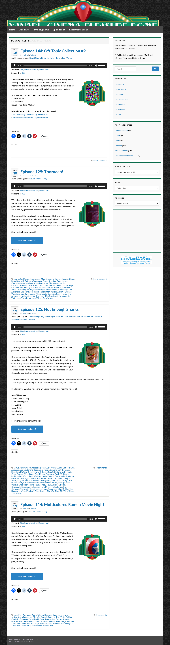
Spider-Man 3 (35, 294)
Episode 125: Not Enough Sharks (49, 309)
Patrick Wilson (56, 292)
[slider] (101, 65)
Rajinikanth (16, 487)
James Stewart (47, 478)
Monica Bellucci (50, 483)
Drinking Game (41, 29)
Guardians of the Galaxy (21, 621)
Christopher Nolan (19, 285)
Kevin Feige (63, 290)
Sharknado (24, 489)
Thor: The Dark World (21, 626)
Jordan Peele (48, 621)
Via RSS (118, 114)
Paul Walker (52, 485)
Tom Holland (36, 626)
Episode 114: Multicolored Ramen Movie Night (62, 504)
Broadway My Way (19, 472)
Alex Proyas (51, 468)
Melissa (25, 55)
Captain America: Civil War (22, 283)
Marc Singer (45, 292)
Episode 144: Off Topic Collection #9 (53, 50)
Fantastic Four (17, 287)
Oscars (118, 135)
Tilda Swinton (50, 296)
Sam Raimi (25, 294)
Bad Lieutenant (26, 470)
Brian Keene (44, 470)
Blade (36, 470)
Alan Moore (31, 279)
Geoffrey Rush (61, 476)
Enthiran (15, 476)
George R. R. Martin (32, 287)
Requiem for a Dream (42, 487)
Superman (52, 489)
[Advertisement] (136, 230)
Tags (117, 182)
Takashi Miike (62, 489)
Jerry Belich (96, 316)
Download (43, 69)
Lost (53, 480)
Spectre (33, 489)
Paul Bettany (32, 623)
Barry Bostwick (17, 281)
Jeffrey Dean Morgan (36, 290)
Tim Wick (64, 491)
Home (12, 29)
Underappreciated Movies (125, 156)
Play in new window (29, 69)
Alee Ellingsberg (36, 316)
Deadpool (50, 474)
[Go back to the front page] (83, 13)
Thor (57, 491)
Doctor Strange (66, 285)
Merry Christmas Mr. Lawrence (31, 483)
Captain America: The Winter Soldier (49, 283)
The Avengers (67, 623)
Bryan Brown (33, 472)
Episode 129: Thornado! (41, 171)
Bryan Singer (62, 281)
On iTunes (119, 94)
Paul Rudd (42, 623)
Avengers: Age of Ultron (56, 279)
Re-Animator (26, 487)
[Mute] (96, 65)
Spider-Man (42, 489)
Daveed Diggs (23, 474)
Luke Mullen (17, 319)
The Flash (40, 296)
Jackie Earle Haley (18, 290)
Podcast (33, 55)
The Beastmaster (27, 296)
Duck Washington (71, 316)
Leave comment (100, 160)
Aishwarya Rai (25, 468)
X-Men (39, 298)
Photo (117, 140)
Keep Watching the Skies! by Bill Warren (29, 114)
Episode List (59, 29)
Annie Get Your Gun (66, 468)
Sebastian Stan (53, 623)
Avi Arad (70, 279)
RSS (23, 73)
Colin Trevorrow (35, 285)
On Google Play (121, 99)
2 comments (101, 615)
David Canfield (36, 58)
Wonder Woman (28, 298)
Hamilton (57, 287)
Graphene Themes (27, 642)
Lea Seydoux (45, 480)
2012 (16, 468)
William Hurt (48, 626)
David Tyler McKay (52, 58)
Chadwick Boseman (19, 619)
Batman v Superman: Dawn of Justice (40, 281)
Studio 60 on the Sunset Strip (54, 294)
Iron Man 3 (66, 287)
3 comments (101, 468)
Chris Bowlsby (60, 472)
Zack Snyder (48, 298)
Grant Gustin (47, 287)
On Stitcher (120, 109)
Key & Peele (20, 623)
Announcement (121, 130)
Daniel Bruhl (34, 619)
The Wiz (50, 491)
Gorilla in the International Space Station (29, 117)
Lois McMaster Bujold (30, 292)
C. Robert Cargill (46, 472)
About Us (24, 29)
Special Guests (122, 166)
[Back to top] (164, 639)
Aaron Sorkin (20, 279)
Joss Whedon (52, 290)
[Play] (15, 65)
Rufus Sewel (57, 487)
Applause (15, 470)
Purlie (62, 485)
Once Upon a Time (26, 485)
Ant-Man (41, 279)
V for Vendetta (63, 296)
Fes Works (67, 58)
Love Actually (61, 480)
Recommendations (78, 29)
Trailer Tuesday (121, 151)
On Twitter (119, 84)
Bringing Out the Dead (59, 470)
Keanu (57, 621)
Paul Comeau (29, 319)
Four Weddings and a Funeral (41, 476)
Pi (58, 485)
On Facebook (120, 89)
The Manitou (40, 491)
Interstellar (35, 478)
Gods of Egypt (23, 478)
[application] (59, 65)
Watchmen (16, 298)
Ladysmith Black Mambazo (28, 480)
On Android (120, 104)
